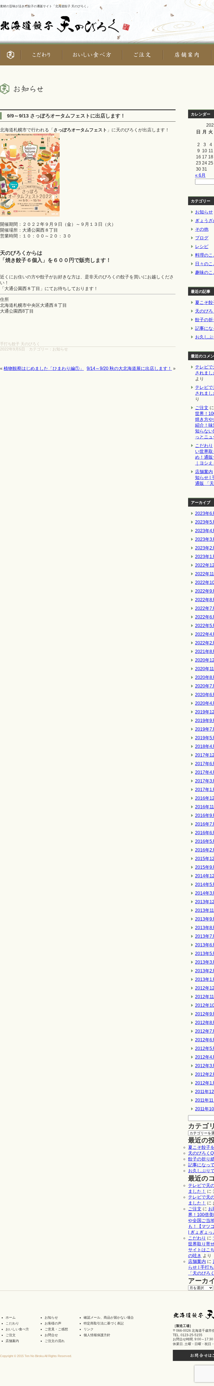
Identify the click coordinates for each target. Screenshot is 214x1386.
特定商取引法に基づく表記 (104, 1323)
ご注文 (201, 407)
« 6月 (200, 175)
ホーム (11, 1317)
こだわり (204, 445)
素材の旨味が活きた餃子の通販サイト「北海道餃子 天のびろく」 (45, 6)
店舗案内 (204, 471)
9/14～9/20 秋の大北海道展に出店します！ (129, 368)
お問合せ (51, 1335)
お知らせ (60, 349)
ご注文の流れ (55, 1341)
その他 (201, 229)
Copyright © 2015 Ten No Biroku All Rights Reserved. (36, 1356)
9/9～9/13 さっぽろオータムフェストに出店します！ (66, 116)
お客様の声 (53, 1323)
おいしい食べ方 (17, 1329)
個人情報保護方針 (97, 1335)
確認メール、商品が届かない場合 (109, 1317)
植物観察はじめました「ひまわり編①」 (44, 368)
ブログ (201, 238)
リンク (89, 1329)
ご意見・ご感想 (56, 1329)
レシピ (201, 246)
